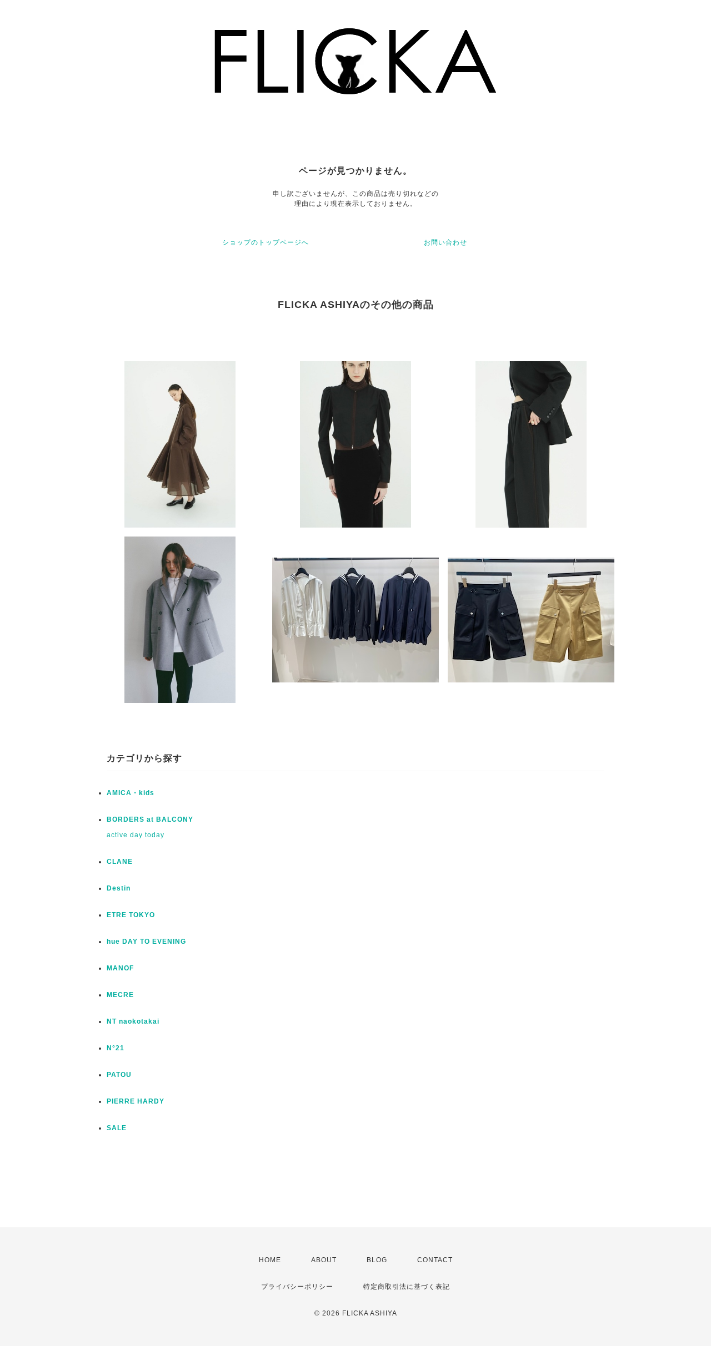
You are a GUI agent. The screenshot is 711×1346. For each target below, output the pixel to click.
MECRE (120, 995)
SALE (117, 1128)
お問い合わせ (445, 242)
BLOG (377, 1260)
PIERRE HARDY (135, 1101)
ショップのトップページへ (265, 242)
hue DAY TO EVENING (146, 941)
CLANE (120, 862)
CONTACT (435, 1260)
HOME (270, 1260)
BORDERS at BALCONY (150, 819)
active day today (135, 835)
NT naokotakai (133, 1021)
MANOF (120, 968)
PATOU (119, 1075)
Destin (119, 888)
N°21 (115, 1048)
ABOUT (324, 1260)
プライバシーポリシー (297, 1287)
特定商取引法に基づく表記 (406, 1287)
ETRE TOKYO (131, 915)
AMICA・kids (130, 793)
